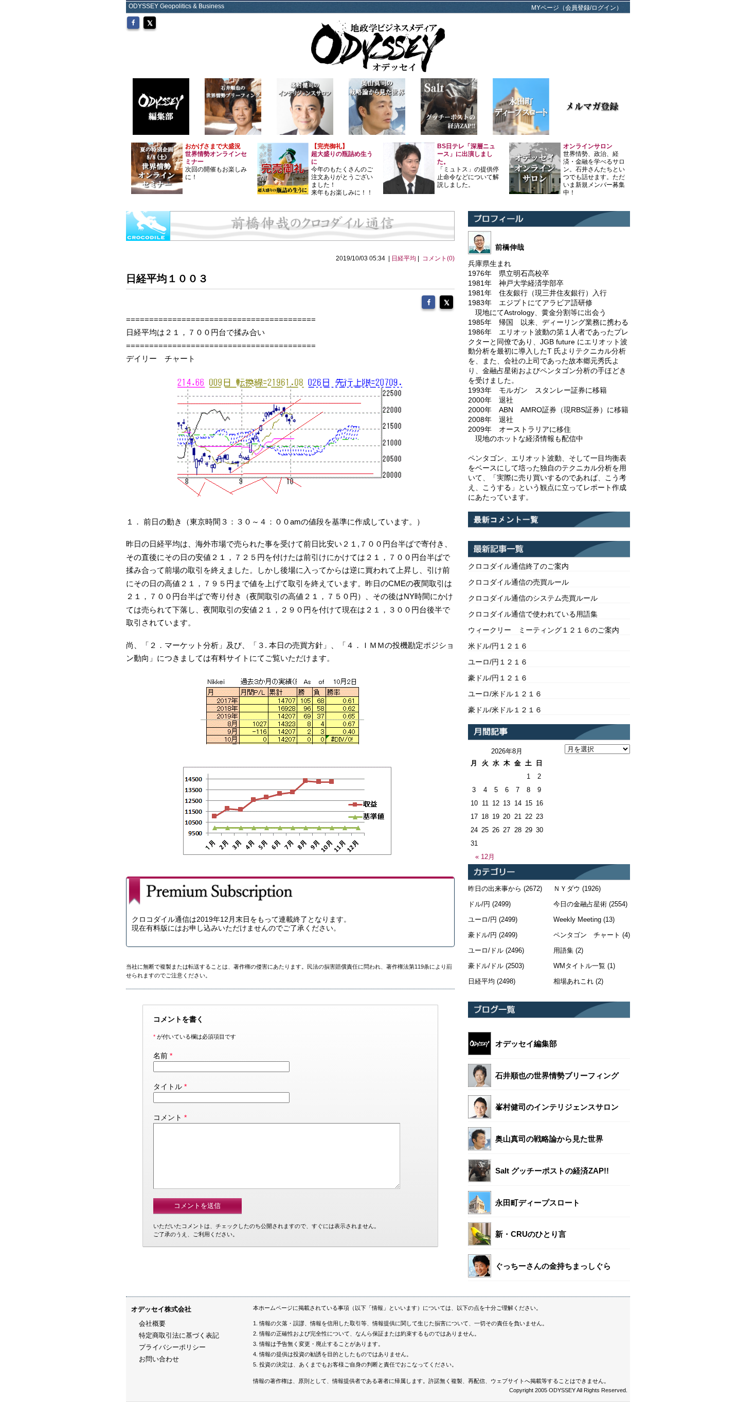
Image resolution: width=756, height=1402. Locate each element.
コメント (167, 1117)
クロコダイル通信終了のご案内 (518, 566)
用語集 (563, 950)
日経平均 (403, 258)
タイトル (167, 1086)
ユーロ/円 (482, 919)
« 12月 (485, 857)
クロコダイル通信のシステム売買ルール (533, 598)
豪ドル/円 (482, 935)
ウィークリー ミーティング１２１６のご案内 (543, 630)
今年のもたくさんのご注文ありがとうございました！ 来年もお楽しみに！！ (342, 169)
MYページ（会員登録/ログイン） (576, 7)
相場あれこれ (573, 981)
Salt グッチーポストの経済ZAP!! (552, 1170)
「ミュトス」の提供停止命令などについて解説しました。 (468, 165)
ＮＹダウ (566, 888)
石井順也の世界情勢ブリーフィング (557, 1075)
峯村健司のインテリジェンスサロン (557, 1106)
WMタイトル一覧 (579, 966)
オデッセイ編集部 (526, 1043)
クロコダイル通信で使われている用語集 (533, 614)
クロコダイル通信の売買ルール (518, 582)
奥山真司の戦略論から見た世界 (549, 1138)
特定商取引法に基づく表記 (179, 1335)
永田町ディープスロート (537, 1202)
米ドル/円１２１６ (498, 646)
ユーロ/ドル (485, 950)
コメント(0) (438, 258)
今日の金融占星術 (580, 904)
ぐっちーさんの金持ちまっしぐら (553, 1265)
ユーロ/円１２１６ (498, 662)
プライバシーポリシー (172, 1347)
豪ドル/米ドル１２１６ (505, 710)
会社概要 (152, 1323)
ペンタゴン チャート (586, 935)
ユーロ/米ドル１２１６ (505, 694)
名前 (160, 1056)
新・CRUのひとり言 (530, 1234)
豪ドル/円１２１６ (498, 678)
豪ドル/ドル (485, 966)
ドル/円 (479, 904)
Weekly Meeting (577, 919)
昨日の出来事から (494, 888)
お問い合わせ (159, 1359)
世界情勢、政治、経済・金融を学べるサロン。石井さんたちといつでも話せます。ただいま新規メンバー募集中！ (594, 169)
